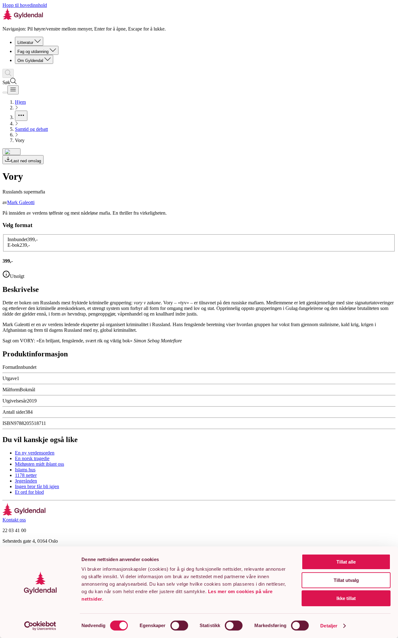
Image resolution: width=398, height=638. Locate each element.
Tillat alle (346, 561)
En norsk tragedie (32, 458)
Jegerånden (26, 480)
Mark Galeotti (21, 202)
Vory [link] (20, 140)
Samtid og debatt (31, 129)
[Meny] (13, 89)
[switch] (179, 626)
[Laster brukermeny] (4, 92)
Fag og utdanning (33, 51)
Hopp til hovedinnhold (24, 5)
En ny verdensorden (34, 452)
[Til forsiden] (24, 514)
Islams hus (25, 469)
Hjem (20, 102)
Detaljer (328, 625)
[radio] (22, 239)
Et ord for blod (29, 492)
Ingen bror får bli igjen (37, 486)
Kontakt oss (14, 519)
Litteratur (25, 42)
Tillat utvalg (346, 580)
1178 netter (26, 475)
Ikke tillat (346, 598)
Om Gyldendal (30, 60)
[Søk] (8, 73)
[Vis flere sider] (21, 116)
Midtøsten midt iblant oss (39, 464)
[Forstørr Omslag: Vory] (11, 151)
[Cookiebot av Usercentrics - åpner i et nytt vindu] (40, 626)
